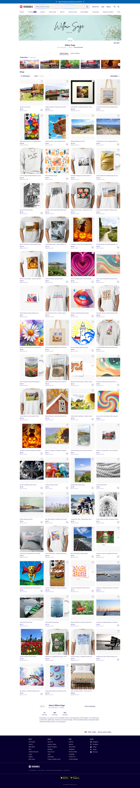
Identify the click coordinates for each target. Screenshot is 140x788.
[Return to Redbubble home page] (26, 6)
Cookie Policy (66, 770)
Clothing (32, 12)
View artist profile (78, 47)
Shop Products (64, 53)
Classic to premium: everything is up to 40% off (70, 1)
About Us (50, 742)
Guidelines (72, 749)
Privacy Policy (41, 770)
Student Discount (33, 751)
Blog (30, 749)
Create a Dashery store (54, 759)
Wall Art (62, 12)
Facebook (95, 744)
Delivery (71, 742)
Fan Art (31, 744)
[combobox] (62, 7)
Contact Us (72, 756)
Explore (22, 12)
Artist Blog (51, 756)
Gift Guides (32, 742)
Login (30, 754)
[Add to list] (42, 81)
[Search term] (87, 6)
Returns (71, 744)
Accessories (95, 12)
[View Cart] (118, 6)
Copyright (71, 754)
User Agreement (32, 770)
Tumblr (94, 749)
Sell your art (51, 751)
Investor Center (52, 744)
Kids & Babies (84, 12)
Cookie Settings (73, 759)
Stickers (42, 12)
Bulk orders (32, 759)
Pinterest (95, 752)
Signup (31, 756)
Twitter (95, 747)
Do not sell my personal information (54, 770)
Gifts (118, 12)
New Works (32, 747)
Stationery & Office (108, 12)
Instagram (95, 742)
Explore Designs (75, 53)
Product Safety (73, 751)
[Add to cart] (41, 110)
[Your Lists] (114, 6)
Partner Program (52, 747)
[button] (70, 1)
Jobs (49, 754)
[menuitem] (22, 12)
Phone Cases (52, 12)
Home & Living (73, 12)
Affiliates (50, 749)
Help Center (72, 747)
